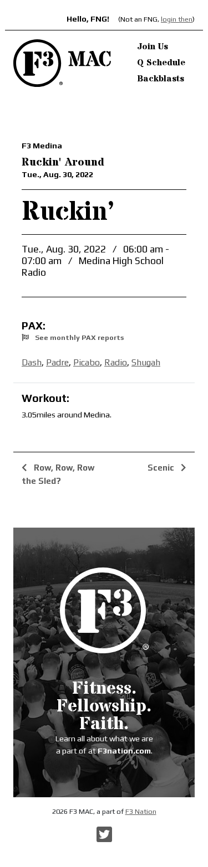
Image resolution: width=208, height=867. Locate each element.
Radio (115, 362)
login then (176, 19)
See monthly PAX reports (78, 337)
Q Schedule (161, 62)
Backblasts (160, 79)
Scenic (162, 467)
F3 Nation (140, 811)
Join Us (152, 46)
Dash (32, 362)
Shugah (145, 362)
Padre (57, 362)
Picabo (86, 362)
